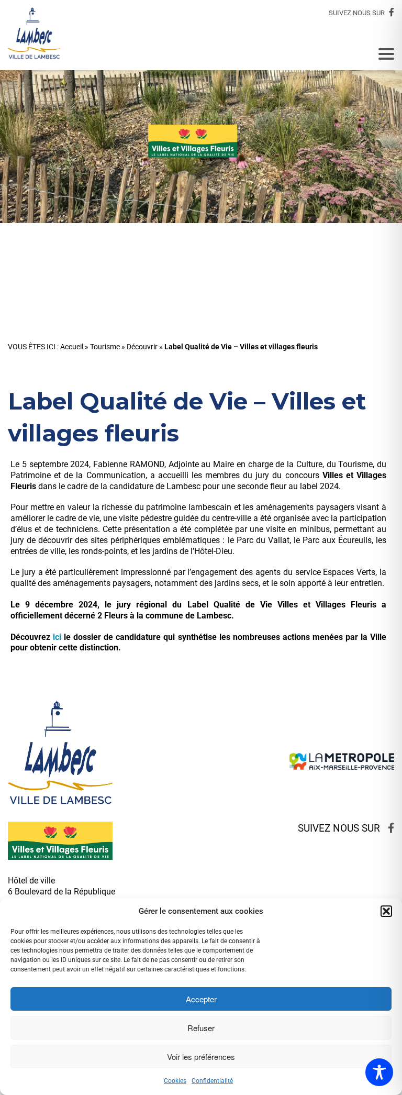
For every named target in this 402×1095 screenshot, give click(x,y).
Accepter (201, 998)
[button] (386, 911)
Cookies (175, 1081)
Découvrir (142, 346)
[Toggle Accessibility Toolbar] (379, 1072)
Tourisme (105, 346)
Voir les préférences (201, 1056)
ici (57, 637)
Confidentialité (212, 1081)
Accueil (71, 346)
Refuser (201, 1027)
